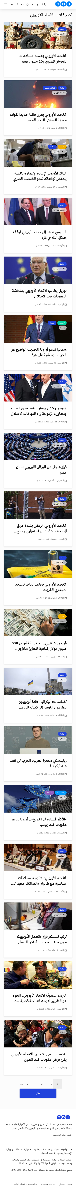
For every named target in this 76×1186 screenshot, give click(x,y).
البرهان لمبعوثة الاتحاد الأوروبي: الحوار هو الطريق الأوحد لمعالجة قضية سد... (39, 998)
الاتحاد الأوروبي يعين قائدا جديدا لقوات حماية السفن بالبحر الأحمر (38, 117)
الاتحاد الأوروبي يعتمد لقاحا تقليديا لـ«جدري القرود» (41, 587)
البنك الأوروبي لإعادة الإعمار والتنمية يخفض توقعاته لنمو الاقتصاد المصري (40, 176)
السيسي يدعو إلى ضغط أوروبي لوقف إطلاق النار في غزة (40, 235)
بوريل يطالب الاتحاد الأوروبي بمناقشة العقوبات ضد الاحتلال (39, 293)
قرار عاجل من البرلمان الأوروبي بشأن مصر (41, 470)
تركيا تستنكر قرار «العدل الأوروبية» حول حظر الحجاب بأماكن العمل (41, 939)
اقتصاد (62, 147)
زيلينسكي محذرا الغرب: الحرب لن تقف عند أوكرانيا (38, 763)
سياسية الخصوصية (48, 1184)
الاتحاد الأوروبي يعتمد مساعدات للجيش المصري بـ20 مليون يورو (43, 59)
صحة (63, 558)
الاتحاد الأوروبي (59, 34)
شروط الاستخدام (65, 1184)
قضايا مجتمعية (50, 88)
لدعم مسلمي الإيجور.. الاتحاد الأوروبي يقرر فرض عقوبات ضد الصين (39, 1057)
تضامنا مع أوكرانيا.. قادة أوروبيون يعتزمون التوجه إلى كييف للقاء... (42, 705)
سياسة (62, 29)
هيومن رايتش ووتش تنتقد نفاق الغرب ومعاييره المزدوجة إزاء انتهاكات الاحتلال (39, 411)
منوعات (49, 793)
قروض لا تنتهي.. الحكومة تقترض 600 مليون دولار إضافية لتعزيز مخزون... (39, 646)
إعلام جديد (61, 793)
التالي (38, 1093)
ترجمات (62, 323)
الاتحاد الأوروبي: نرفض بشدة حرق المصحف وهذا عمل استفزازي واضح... (40, 528)
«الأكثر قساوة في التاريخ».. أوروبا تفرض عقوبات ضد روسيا (39, 822)
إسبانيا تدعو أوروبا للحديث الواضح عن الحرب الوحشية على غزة (39, 352)
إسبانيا (62, 327)
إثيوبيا (63, 973)
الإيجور (62, 1032)
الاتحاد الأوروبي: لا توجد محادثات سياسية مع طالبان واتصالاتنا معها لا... (39, 881)
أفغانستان (61, 856)
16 (21, 1084)
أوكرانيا (62, 680)
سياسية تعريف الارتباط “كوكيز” (25, 1184)
